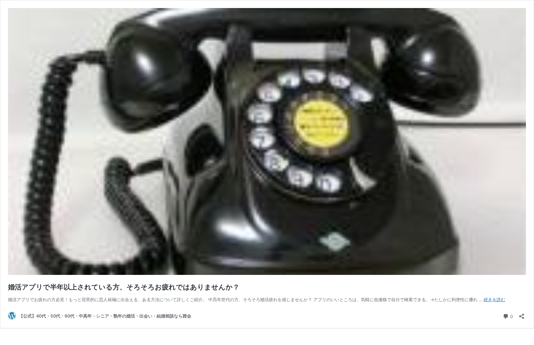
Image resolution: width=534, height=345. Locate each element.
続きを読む (494, 299)
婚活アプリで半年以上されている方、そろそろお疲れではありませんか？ (123, 287)
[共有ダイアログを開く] (521, 314)
